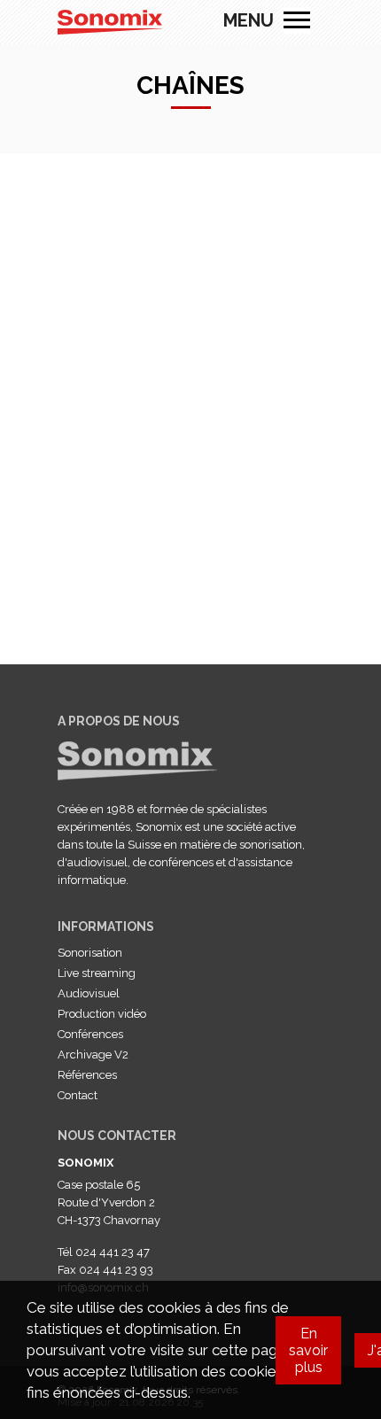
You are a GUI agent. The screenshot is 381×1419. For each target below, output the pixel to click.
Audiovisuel (89, 993)
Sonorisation (90, 952)
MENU (297, 20)
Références (87, 1075)
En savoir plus (308, 1350)
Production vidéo (102, 1013)
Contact (77, 1095)
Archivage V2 (93, 1054)
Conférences (90, 1034)
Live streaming (97, 973)
